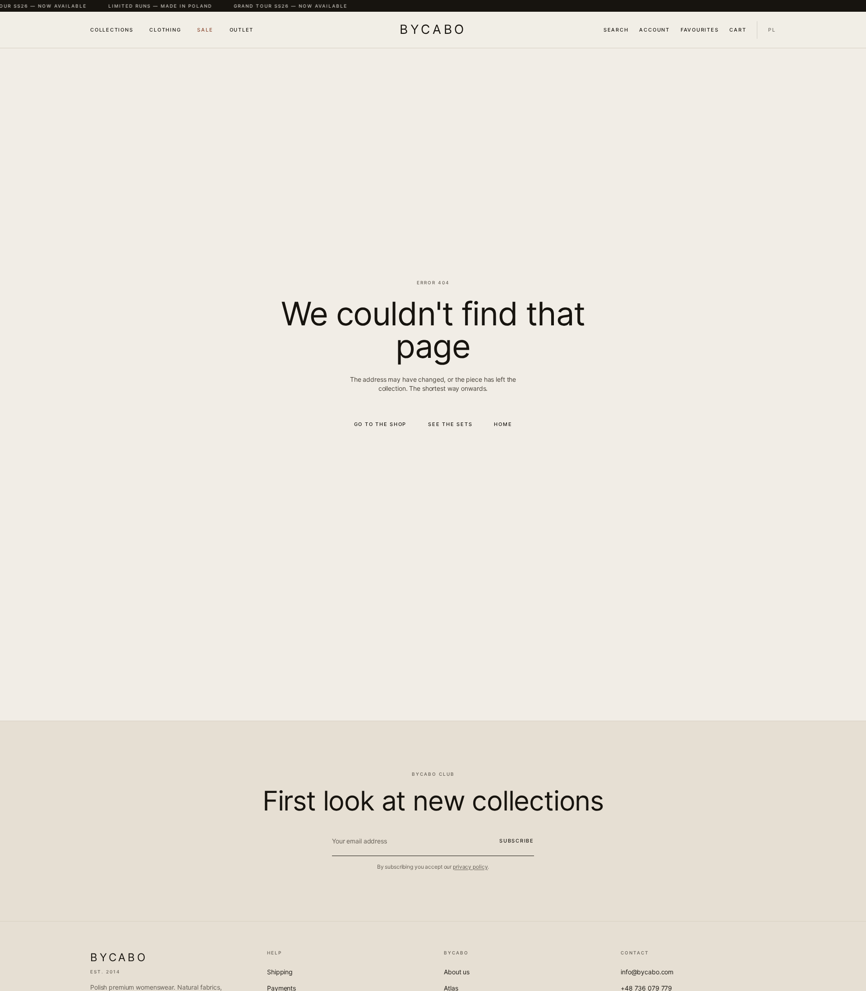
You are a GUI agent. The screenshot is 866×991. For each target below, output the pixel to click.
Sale (205, 30)
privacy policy (470, 866)
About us (457, 972)
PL (772, 30)
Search (616, 30)
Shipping (280, 972)
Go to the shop (380, 424)
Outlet (242, 30)
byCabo (433, 29)
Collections (111, 30)
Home (503, 424)
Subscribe (516, 841)
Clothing (165, 30)
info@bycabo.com (647, 972)
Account (654, 30)
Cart (737, 30)
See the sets (450, 424)
